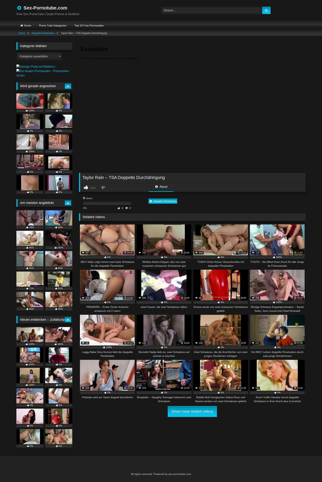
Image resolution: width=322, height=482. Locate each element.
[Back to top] (310, 471)
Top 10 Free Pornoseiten (89, 25)
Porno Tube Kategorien (53, 25)
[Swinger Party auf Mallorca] (35, 66)
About (163, 186)
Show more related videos (192, 411)
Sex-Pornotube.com (44, 7)
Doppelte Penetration (43, 33)
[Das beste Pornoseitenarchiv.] (44, 75)
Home (27, 25)
